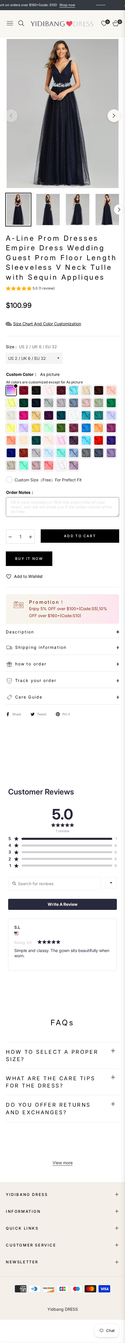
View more (63, 1162)
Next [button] (114, 115)
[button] (30, 289)
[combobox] (111, 883)
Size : (31, 346)
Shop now (54, 5)
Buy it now (29, 558)
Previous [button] (11, 115)
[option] (62, 113)
